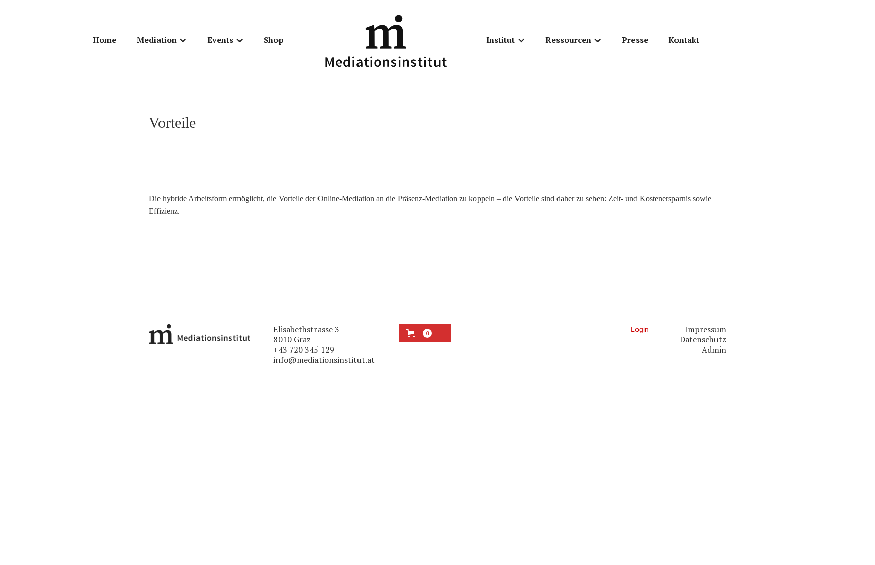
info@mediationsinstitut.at (324, 360)
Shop (274, 40)
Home (104, 40)
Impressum (705, 329)
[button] (162, 40)
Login (640, 329)
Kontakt (683, 40)
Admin (714, 349)
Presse (635, 40)
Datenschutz (703, 339)
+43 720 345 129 (303, 349)
